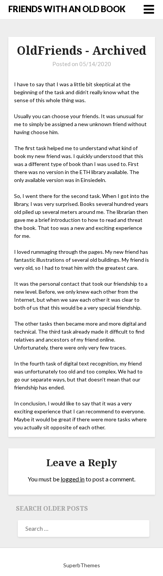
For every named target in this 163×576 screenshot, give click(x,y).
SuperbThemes (81, 565)
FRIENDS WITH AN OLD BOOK (66, 9)
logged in (73, 479)
